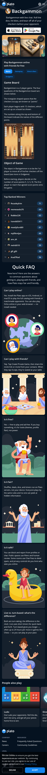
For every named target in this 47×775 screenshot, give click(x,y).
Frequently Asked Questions (29, 741)
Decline (12, 770)
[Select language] (39, 4)
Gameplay (19, 71)
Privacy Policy (31, 764)
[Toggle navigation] (43, 4)
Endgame (9, 77)
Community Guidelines (27, 745)
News (4, 741)
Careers (5, 745)
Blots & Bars (31, 71)
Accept (35, 770)
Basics (8, 71)
